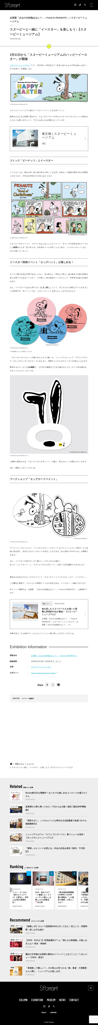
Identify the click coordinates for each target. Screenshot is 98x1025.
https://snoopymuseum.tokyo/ (43, 673)
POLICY (43, 1012)
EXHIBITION (37, 1000)
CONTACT (74, 1000)
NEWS (62, 1000)
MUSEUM (51, 1000)
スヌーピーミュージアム (20, 65)
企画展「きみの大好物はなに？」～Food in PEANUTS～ (54, 656)
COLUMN (23, 1000)
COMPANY (53, 1012)
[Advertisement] (49, 729)
